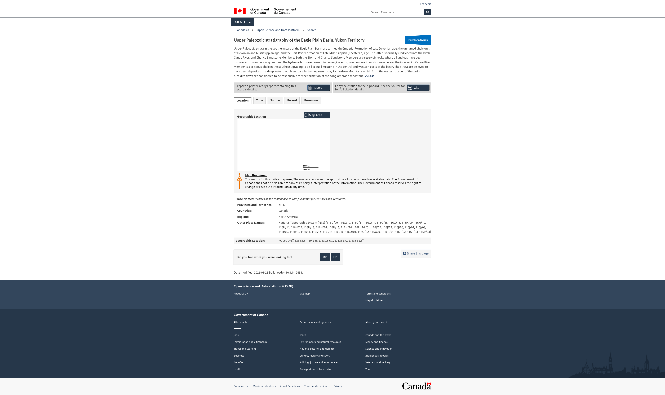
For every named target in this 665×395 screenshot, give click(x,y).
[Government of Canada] (265, 11)
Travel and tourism (245, 348)
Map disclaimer (374, 300)
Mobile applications (264, 386)
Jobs (236, 335)
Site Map (305, 293)
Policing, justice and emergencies (319, 362)
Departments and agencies (315, 322)
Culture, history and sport (315, 355)
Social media (241, 386)
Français (425, 4)
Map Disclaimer (256, 175)
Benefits (238, 362)
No (335, 257)
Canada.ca (242, 30)
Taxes (303, 335)
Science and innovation (378, 348)
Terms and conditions (378, 293)
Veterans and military (377, 362)
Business (239, 355)
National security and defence (317, 348)
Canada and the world (378, 335)
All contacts (240, 322)
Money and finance (376, 342)
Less (369, 76)
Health (237, 369)
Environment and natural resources (320, 342)
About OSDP (241, 293)
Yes (324, 257)
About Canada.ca (290, 386)
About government (376, 322)
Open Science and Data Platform (278, 30)
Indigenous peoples (377, 355)
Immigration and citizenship (250, 342)
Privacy (338, 386)
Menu (241, 22)
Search (311, 30)
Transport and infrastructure (316, 369)
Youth (368, 369)
